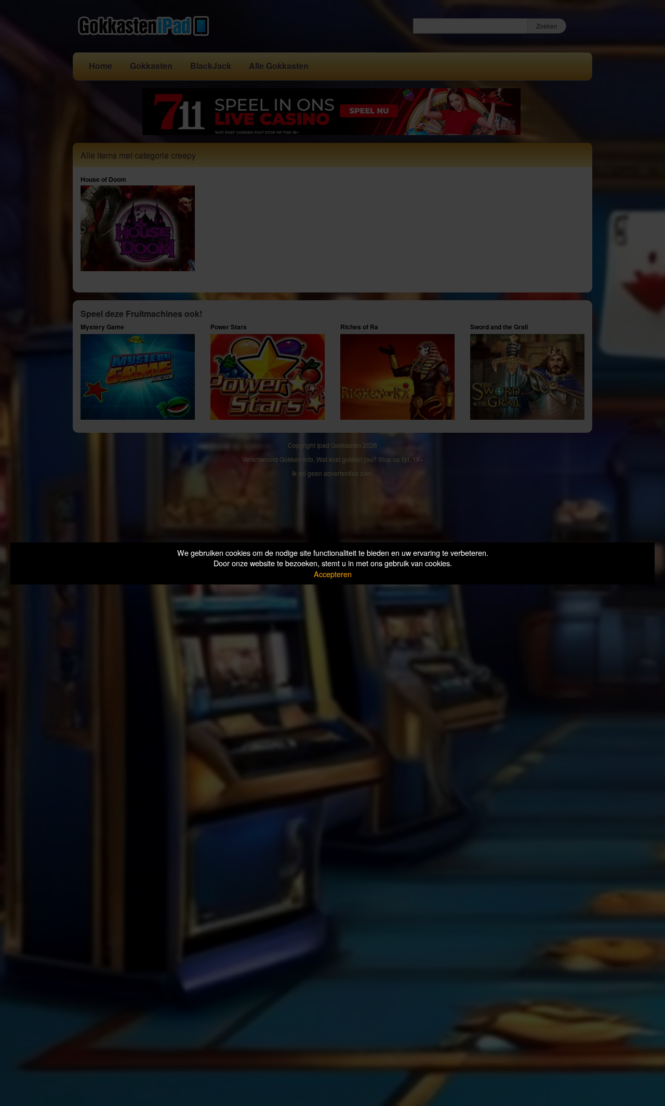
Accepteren (333, 573)
